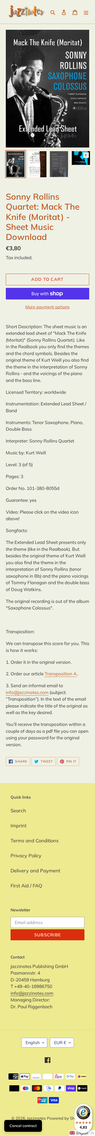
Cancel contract (23, 1125)
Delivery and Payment (35, 871)
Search (18, 811)
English (33, 1042)
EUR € (60, 1042)
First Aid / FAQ (26, 886)
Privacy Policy (26, 856)
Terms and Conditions (35, 841)
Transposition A (61, 673)
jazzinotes (36, 1118)
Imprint (18, 826)
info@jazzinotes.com (27, 692)
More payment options (47, 306)
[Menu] (86, 12)
